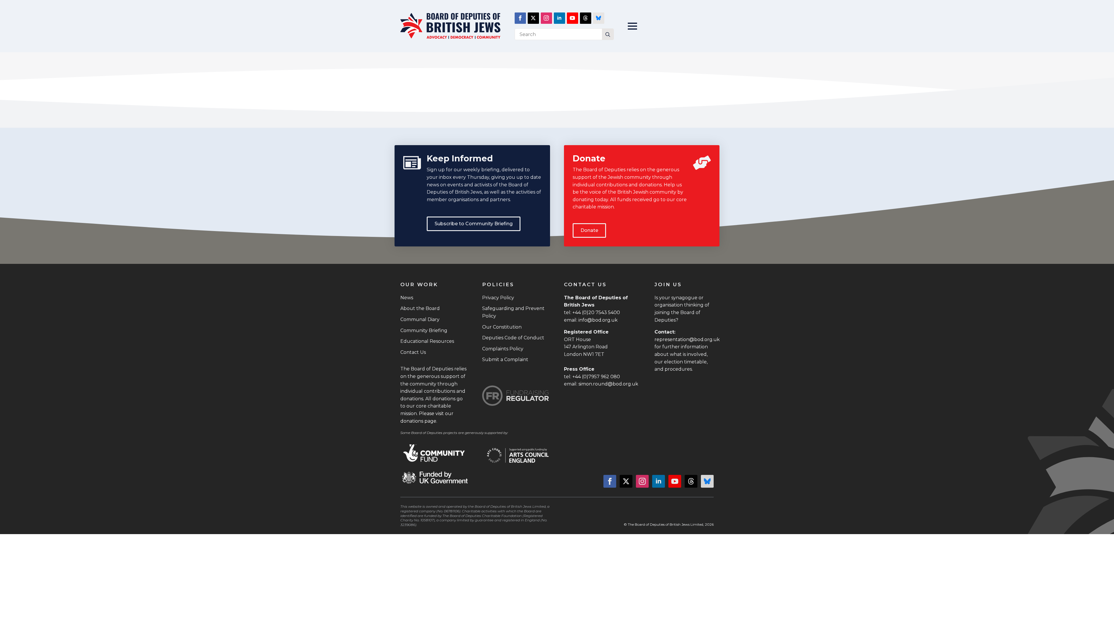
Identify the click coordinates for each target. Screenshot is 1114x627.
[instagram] (546, 18)
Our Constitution (502, 327)
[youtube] (572, 18)
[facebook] (520, 18)
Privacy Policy (498, 297)
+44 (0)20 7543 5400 (596, 312)
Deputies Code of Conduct (513, 337)
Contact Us (413, 352)
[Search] (608, 34)
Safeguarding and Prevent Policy (513, 312)
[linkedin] (559, 18)
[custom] (585, 18)
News (406, 297)
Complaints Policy (502, 349)
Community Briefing (423, 330)
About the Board (420, 308)
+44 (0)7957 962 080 (596, 376)
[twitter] (533, 18)
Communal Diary (420, 319)
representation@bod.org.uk (687, 339)
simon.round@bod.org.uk (608, 384)
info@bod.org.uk (598, 320)
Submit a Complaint (505, 359)
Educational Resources (427, 341)
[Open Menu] (632, 26)
